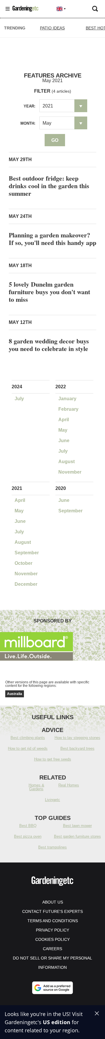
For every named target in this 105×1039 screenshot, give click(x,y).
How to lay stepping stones (77, 737)
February (68, 409)
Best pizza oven (27, 836)
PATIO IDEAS (52, 28)
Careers (52, 948)
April (63, 419)
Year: (29, 106)
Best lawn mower (77, 825)
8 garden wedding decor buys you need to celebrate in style (49, 344)
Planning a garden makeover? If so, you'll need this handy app (52, 238)
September (27, 552)
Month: (27, 123)
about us (52, 902)
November (69, 472)
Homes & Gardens (36, 787)
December (26, 584)
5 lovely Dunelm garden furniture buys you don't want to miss (49, 291)
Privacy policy (52, 930)
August (66, 461)
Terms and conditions (52, 920)
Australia (14, 694)
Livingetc (52, 800)
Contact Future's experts (52, 911)
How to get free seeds (52, 759)
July (19, 398)
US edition (56, 1022)
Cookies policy (52, 939)
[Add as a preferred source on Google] (52, 987)
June (63, 440)
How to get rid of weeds (28, 748)
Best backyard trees (77, 748)
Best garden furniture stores (77, 836)
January (67, 398)
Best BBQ (27, 825)
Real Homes (68, 785)
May (62, 430)
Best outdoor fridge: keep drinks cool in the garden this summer (49, 185)
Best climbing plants (27, 737)
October (23, 563)
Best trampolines (52, 847)
